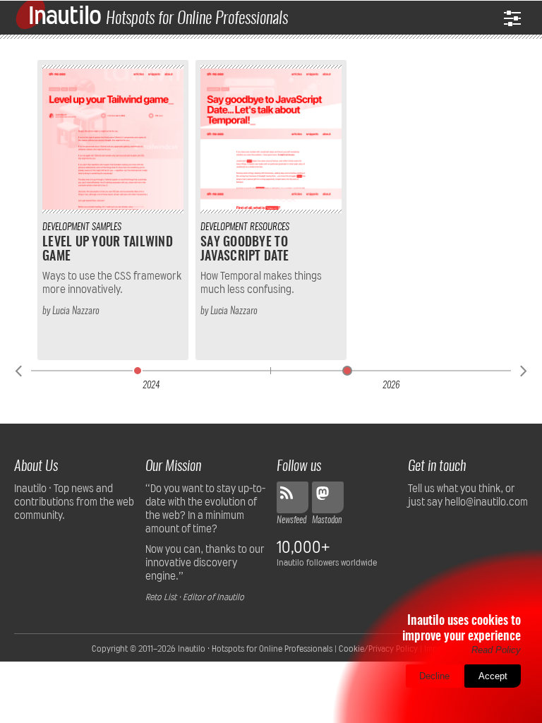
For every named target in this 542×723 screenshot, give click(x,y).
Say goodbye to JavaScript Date (244, 250)
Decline (434, 676)
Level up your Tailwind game (107, 250)
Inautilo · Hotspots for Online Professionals (255, 649)
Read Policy (496, 650)
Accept (492, 676)
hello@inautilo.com (486, 501)
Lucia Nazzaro (76, 311)
